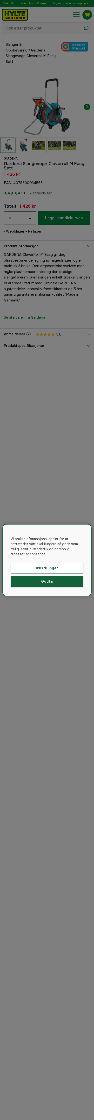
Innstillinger (47, 568)
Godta (47, 581)
